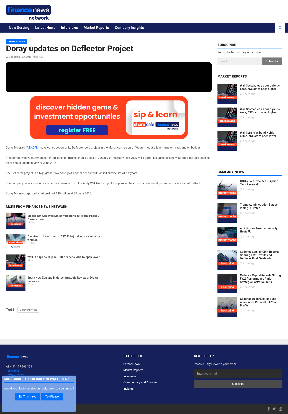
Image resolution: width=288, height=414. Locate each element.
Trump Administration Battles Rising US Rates (259, 206)
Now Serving (19, 28)
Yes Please (52, 396)
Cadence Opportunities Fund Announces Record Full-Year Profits (258, 302)
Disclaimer (12, 371)
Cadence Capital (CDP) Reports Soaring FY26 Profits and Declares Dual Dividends (259, 255)
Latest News (45, 28)
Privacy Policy (15, 375)
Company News (16, 41)
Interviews (69, 28)
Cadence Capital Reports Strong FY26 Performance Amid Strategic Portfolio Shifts (260, 279)
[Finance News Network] (28, 12)
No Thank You (27, 396)
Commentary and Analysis (140, 382)
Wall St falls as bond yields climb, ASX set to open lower (258, 134)
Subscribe (272, 61)
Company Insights (129, 28)
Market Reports (96, 28)
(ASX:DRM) (33, 147)
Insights (128, 388)
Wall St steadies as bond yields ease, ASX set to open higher (260, 87)
